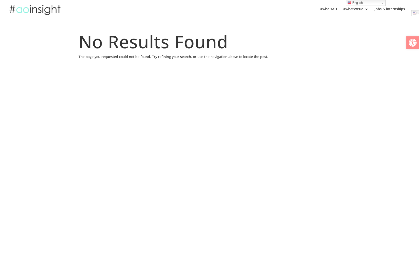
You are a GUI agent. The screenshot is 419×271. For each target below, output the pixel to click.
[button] (412, 42)
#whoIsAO (328, 9)
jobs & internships (390, 9)
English (357, 3)
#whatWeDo (353, 9)
